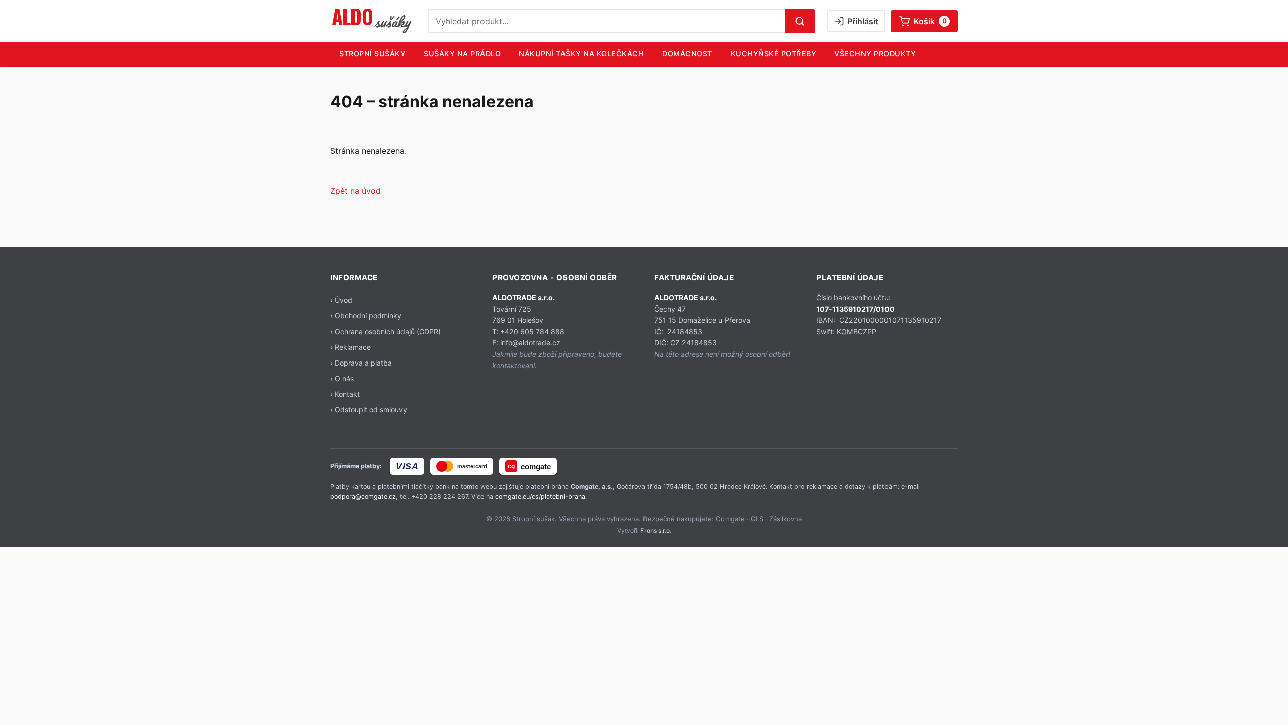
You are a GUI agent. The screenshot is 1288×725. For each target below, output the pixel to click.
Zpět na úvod (355, 191)
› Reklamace (350, 347)
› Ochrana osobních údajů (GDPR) (385, 331)
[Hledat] (800, 21)
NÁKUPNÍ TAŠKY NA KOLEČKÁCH (581, 53)
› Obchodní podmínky (365, 315)
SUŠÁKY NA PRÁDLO (462, 53)
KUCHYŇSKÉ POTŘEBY (774, 53)
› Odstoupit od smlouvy (368, 409)
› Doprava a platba (361, 362)
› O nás (342, 378)
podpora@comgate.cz (363, 496)
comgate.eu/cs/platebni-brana (540, 496)
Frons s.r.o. (655, 530)
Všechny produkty (875, 53)
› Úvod (341, 300)
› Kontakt (345, 394)
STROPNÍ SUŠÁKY (372, 53)
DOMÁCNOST (687, 53)
